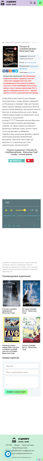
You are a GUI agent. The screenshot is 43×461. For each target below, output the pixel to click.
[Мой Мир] (13, 71)
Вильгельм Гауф (30, 62)
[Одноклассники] (10, 71)
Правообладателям (19, 448)
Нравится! (18, 161)
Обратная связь (28, 445)
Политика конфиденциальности (19, 453)
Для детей (31, 72)
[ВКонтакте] (4, 71)
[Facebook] (7, 71)
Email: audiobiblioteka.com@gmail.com (20, 451)
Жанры (17, 445)
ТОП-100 (8, 445)
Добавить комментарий (16, 392)
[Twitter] (16, 71)
